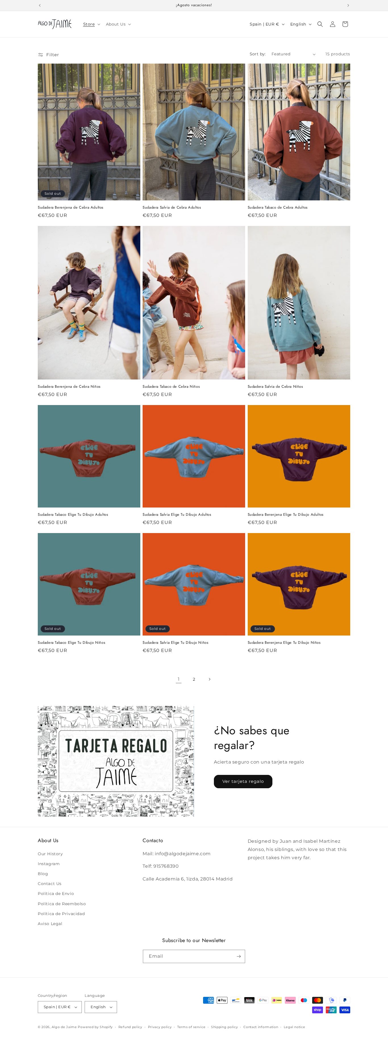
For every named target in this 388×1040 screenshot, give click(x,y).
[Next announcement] (348, 5)
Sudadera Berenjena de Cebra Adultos (70, 207)
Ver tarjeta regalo (243, 781)
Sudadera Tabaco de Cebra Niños (171, 386)
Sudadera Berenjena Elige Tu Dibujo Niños (284, 642)
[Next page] (209, 679)
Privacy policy (160, 1027)
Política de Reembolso (62, 903)
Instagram (49, 863)
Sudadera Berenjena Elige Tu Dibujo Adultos (286, 514)
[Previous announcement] (40, 5)
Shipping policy (224, 1027)
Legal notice (294, 1027)
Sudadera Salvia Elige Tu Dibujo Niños (175, 642)
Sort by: (258, 53)
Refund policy (130, 1027)
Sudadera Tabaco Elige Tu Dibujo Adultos (73, 514)
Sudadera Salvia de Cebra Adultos (172, 207)
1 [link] (179, 679)
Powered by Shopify (95, 1027)
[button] (91, 24)
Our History (50, 853)
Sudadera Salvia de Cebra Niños (275, 386)
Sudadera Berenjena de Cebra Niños (69, 386)
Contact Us (50, 883)
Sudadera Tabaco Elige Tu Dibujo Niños (71, 642)
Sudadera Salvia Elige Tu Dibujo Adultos (177, 514)
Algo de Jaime (64, 1027)
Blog (43, 873)
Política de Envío (56, 893)
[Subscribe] (238, 956)
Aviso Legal (50, 923)
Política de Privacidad (61, 913)
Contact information (260, 1027)
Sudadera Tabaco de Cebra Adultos (278, 207)
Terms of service (191, 1027)
